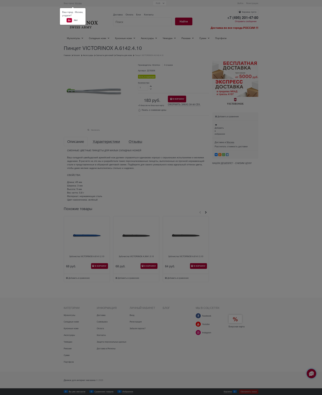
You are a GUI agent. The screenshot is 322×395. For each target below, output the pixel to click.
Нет (76, 20)
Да (69, 20)
